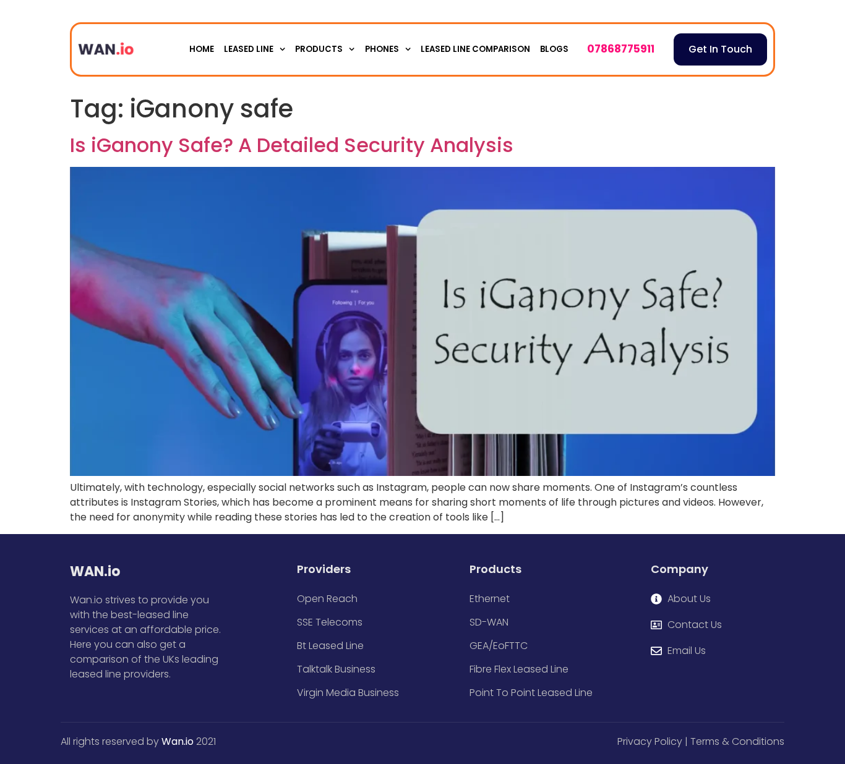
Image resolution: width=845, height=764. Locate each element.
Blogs (554, 49)
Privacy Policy (649, 741)
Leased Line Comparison (475, 49)
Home (201, 49)
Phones (382, 49)
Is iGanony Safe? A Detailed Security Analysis (291, 145)
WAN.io (95, 571)
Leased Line (248, 49)
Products (319, 49)
